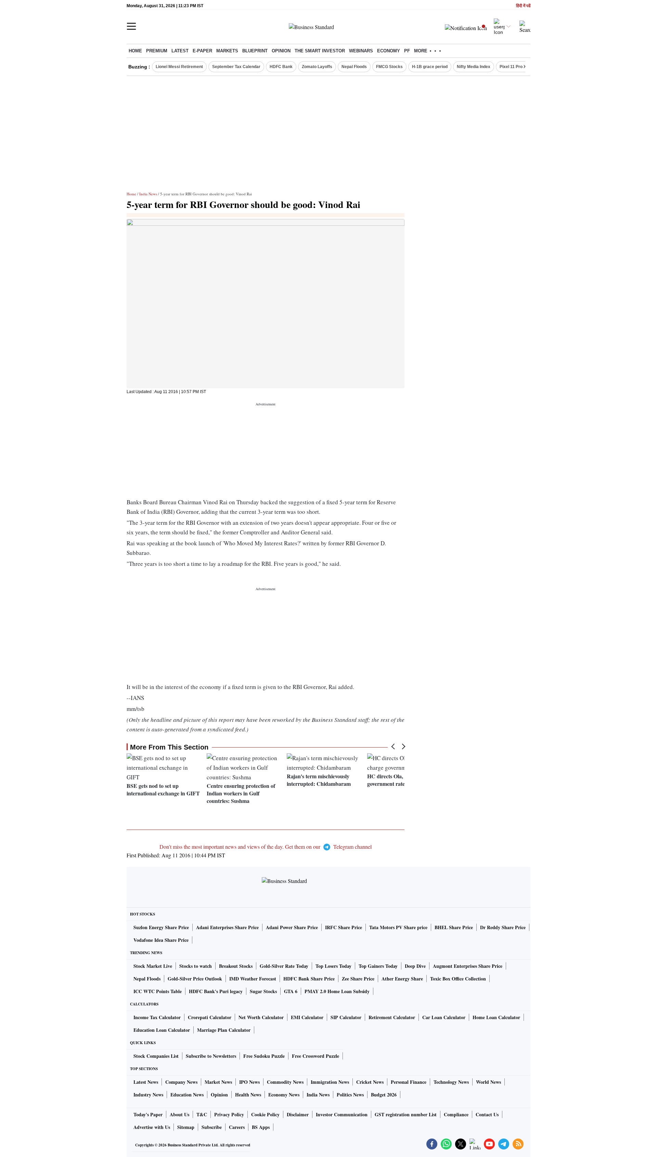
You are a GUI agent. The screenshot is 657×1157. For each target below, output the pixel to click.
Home (135, 50)
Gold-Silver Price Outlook (195, 978)
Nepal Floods (354, 66)
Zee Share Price (358, 978)
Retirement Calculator (392, 1017)
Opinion (281, 50)
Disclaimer (298, 1114)
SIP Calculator (346, 1017)
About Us (179, 1114)
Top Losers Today (333, 966)
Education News (187, 1094)
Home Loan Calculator (496, 1017)
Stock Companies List (156, 1056)
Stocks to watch (195, 966)
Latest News (145, 1082)
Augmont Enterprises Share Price (467, 966)
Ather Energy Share (402, 978)
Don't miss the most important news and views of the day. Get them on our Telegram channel (265, 846)
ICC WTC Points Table (157, 991)
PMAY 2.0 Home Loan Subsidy (337, 991)
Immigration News (330, 1082)
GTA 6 (290, 991)
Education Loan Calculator (161, 1030)
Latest (180, 50)
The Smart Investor (320, 50)
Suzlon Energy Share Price (161, 927)
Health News (248, 1094)
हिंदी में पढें (523, 6)
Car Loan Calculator (443, 1017)
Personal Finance (408, 1082)
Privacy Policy (229, 1114)
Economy (388, 50)
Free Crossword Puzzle (315, 1056)
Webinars (361, 50)
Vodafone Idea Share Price (161, 940)
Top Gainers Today (378, 966)
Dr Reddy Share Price (503, 927)
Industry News (148, 1094)
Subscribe (212, 1127)
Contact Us (487, 1114)
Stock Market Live (152, 966)
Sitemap (185, 1127)
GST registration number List (406, 1114)
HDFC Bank (281, 66)
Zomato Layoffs (317, 66)
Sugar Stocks (263, 991)
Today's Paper (148, 1114)
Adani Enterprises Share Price (227, 927)
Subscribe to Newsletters (211, 1056)
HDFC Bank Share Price (309, 978)
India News (148, 193)
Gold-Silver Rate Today (284, 966)
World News (488, 1082)
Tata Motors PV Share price (398, 927)
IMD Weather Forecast (252, 978)
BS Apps (261, 1127)
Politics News (350, 1094)
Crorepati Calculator (209, 1017)
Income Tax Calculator (157, 1017)
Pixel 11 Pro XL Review (522, 66)
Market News (218, 1082)
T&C (201, 1114)
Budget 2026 (384, 1094)
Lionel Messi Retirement (179, 66)
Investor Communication (342, 1114)
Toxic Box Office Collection (458, 978)
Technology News (451, 1082)
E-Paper (202, 50)
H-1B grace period (430, 66)
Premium (156, 50)
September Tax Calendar (236, 66)
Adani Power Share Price (292, 927)
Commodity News (285, 1082)
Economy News (283, 1094)
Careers (237, 1127)
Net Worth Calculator (261, 1017)
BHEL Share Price (454, 927)
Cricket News (370, 1082)
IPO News (249, 1082)
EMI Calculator (307, 1017)
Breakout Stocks (236, 966)
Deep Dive (415, 966)
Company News (181, 1082)
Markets (227, 50)
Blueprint (255, 50)
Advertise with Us (151, 1127)
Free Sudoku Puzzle (264, 1056)
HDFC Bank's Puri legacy (216, 991)
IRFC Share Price (343, 927)
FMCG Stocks (389, 66)
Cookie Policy (265, 1114)
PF (407, 50)
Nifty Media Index (473, 66)
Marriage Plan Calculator (223, 1030)
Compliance (456, 1114)
